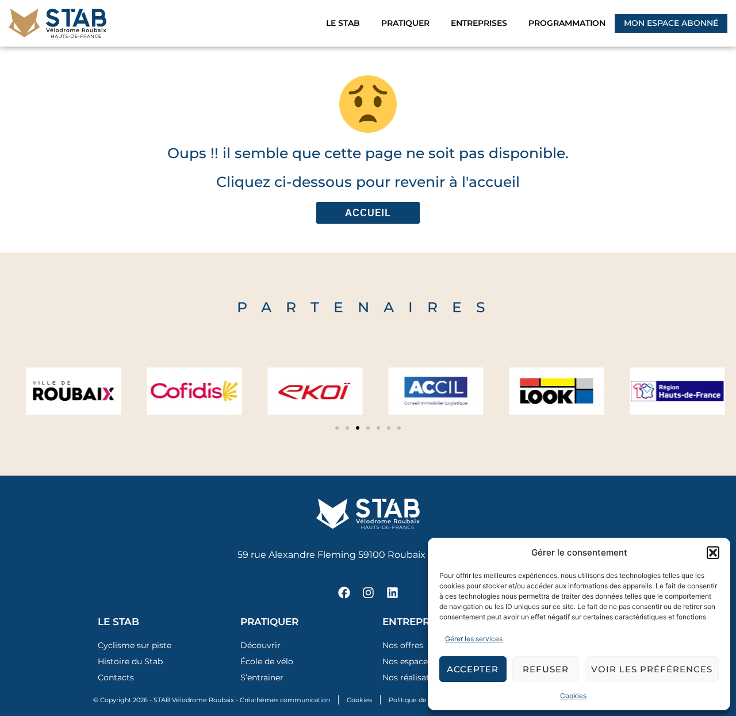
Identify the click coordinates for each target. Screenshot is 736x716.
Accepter (473, 669)
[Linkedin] (392, 592)
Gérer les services (474, 638)
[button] (713, 552)
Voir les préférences (651, 669)
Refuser (546, 669)
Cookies (573, 695)
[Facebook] (344, 592)
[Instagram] (368, 592)
